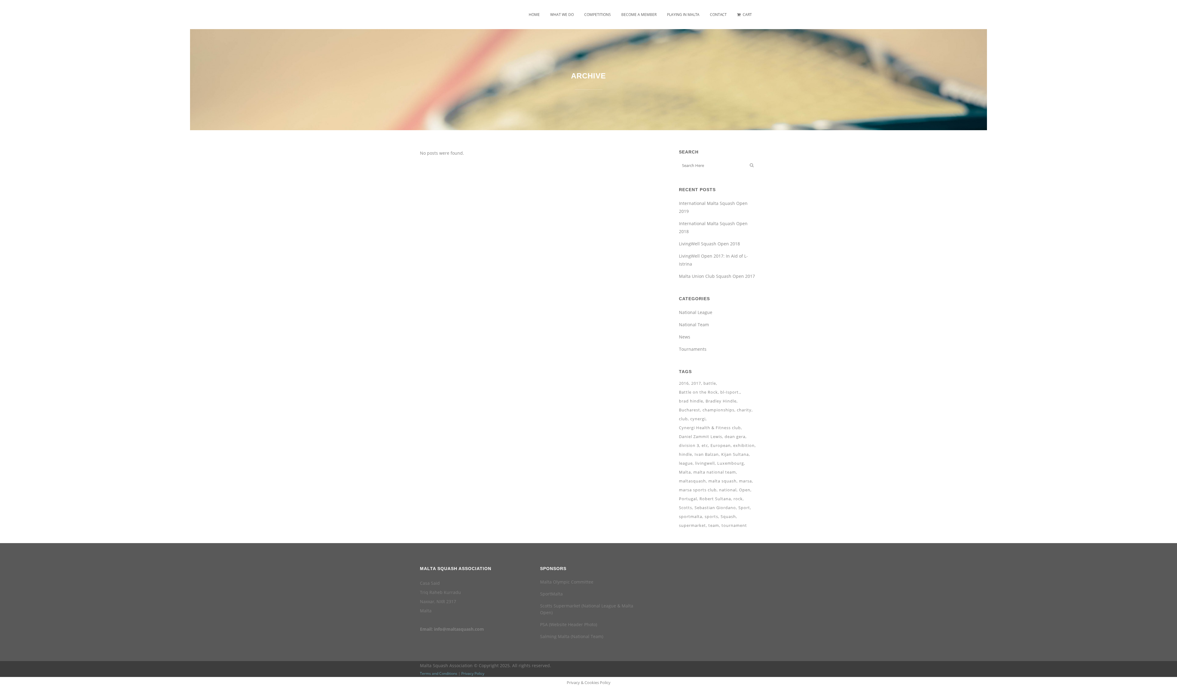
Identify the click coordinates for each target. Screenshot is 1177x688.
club (683, 418)
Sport (744, 507)
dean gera (735, 436)
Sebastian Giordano (715, 507)
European (720, 445)
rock (738, 498)
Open (744, 490)
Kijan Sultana (735, 454)
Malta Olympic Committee (566, 582)
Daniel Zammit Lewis (700, 436)
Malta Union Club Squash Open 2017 (717, 276)
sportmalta (690, 516)
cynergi (698, 418)
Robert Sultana (715, 498)
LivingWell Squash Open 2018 (709, 244)
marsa (745, 481)
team (713, 525)
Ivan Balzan (707, 454)
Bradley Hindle (721, 401)
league (686, 463)
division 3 (689, 445)
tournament (734, 525)
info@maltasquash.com (459, 629)
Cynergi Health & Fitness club (710, 427)
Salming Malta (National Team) (571, 636)
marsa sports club (698, 490)
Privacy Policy (472, 673)
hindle (685, 454)
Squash (728, 516)
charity (744, 410)
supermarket (692, 525)
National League (695, 312)
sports (711, 516)
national (728, 490)
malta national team (714, 472)
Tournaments (693, 349)
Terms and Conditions (438, 673)
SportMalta (551, 594)
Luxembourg (730, 463)
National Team (694, 324)
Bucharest (689, 410)
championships (718, 410)
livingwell (705, 463)
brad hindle (691, 401)
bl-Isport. (730, 392)
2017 (696, 383)
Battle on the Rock (698, 392)
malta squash (722, 481)
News (684, 337)
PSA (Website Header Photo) (568, 624)
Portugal (688, 498)
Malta (685, 472)
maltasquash (692, 481)
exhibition (744, 445)
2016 (684, 383)
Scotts (685, 507)
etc (705, 445)
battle (709, 383)
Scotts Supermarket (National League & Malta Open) (586, 609)
